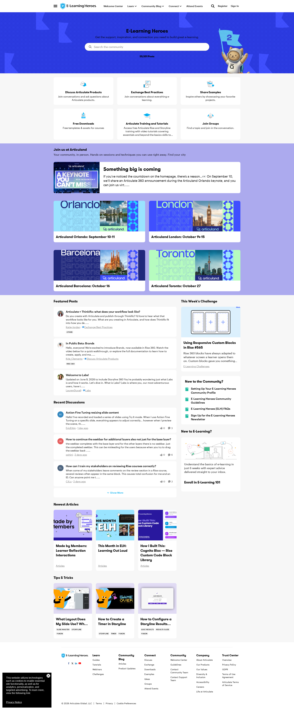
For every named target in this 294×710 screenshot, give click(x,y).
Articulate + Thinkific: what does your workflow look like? (103, 311)
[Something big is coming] (77, 177)
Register (222, 6)
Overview (227, 660)
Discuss (148, 660)
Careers (200, 687)
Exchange (149, 664)
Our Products (202, 664)
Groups (148, 683)
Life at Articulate (204, 691)
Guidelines (175, 664)
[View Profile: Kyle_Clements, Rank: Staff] (60, 345)
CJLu (69, 481)
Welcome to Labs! (77, 375)
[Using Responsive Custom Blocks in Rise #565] (210, 322)
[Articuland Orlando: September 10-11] (99, 216)
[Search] (213, 6)
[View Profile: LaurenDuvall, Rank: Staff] (60, 377)
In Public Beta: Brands (80, 343)
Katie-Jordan (73, 327)
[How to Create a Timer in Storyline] (115, 598)
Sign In (235, 6)
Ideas (147, 679)
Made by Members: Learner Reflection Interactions (71, 550)
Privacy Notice (14, 702)
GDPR (225, 669)
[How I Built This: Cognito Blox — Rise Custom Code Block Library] (157, 525)
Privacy (109, 703)
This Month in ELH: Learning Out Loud (112, 548)
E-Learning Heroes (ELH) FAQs (210, 408)
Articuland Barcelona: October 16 (83, 286)
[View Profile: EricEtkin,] (60, 414)
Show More (116, 492)
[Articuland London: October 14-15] (195, 216)
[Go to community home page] (78, 6)
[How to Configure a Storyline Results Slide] (157, 598)
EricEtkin (71, 428)
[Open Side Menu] (55, 6)
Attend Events (151, 688)
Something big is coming (132, 169)
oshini (69, 454)
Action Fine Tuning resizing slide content (92, 412)
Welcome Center (178, 660)
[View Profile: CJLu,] (60, 468)
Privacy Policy (229, 664)
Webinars (97, 669)
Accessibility (202, 682)
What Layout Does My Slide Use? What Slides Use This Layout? (72, 621)
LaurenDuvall (73, 390)
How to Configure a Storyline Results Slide (156, 621)
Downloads (150, 669)
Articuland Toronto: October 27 (176, 286)
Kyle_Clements (74, 358)
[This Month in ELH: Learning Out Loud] (115, 525)
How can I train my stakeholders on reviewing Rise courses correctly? (111, 466)
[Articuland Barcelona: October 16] (99, 265)
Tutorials (96, 664)
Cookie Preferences (126, 703)
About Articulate (204, 660)
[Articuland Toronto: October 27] (195, 265)
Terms (99, 703)
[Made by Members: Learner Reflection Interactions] (73, 525)
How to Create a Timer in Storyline (112, 621)
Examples (149, 674)
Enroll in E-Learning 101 (202, 482)
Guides (96, 660)
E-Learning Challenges (196, 366)
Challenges (98, 674)
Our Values (201, 669)
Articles (60, 565)
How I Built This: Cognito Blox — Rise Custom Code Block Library (156, 553)
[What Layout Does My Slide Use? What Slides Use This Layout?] (73, 598)
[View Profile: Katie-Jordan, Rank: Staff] (60, 314)
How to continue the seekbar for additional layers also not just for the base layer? (118, 439)
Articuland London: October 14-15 (178, 237)
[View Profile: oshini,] (60, 441)
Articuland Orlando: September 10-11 (85, 237)
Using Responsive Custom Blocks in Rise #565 (209, 345)
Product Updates (127, 668)
